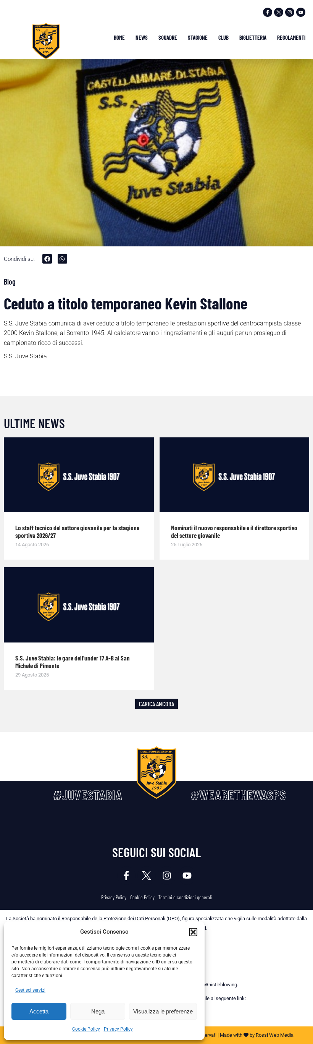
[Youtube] (300, 12)
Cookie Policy (86, 1029)
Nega (98, 1011)
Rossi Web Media (275, 1035)
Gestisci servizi (30, 990)
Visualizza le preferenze (163, 1011)
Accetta (38, 1011)
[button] (193, 932)
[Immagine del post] (79, 474)
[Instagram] (289, 12)
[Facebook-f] (267, 12)
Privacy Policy (118, 1029)
